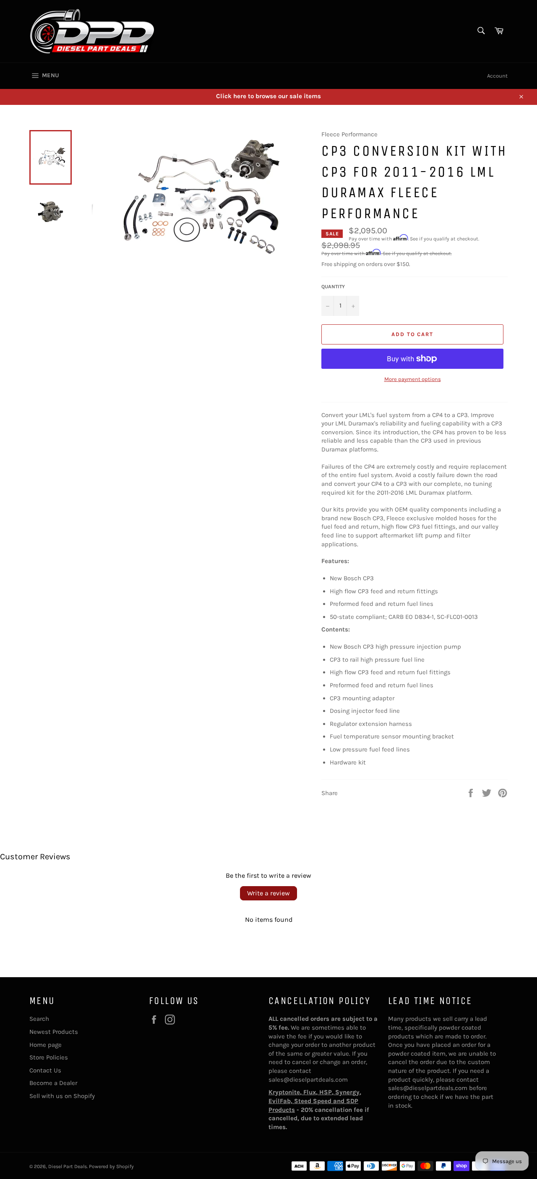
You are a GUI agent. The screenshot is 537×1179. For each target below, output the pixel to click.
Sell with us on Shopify (62, 1096)
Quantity (333, 287)
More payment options (412, 379)
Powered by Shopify (111, 1166)
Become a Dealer (53, 1083)
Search (39, 1018)
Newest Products (53, 1032)
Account (497, 76)
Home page (45, 1045)
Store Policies (48, 1057)
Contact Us (45, 1070)
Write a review (268, 893)
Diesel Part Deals (67, 1166)
